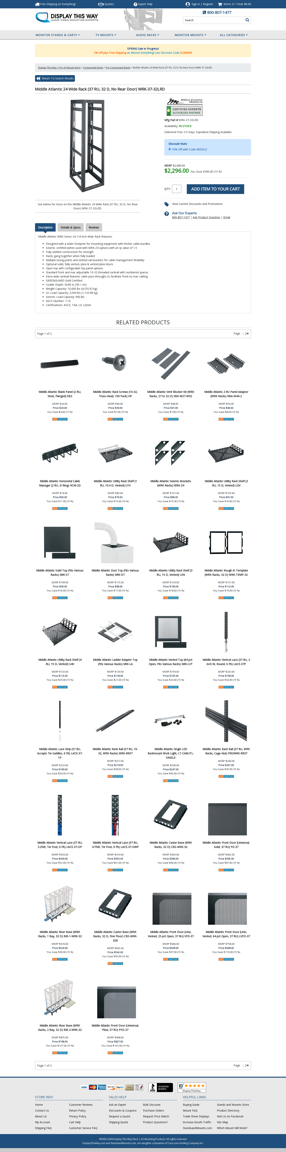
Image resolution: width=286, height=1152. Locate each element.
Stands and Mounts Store (233, 1104)
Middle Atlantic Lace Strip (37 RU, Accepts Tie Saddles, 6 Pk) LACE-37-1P (60, 753)
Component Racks (93, 67)
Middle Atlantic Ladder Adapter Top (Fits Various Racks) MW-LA (115, 662)
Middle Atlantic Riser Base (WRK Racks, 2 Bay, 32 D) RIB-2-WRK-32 (60, 1028)
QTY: (167, 189)
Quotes (109, 4)
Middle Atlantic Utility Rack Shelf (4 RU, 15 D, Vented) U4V (60, 662)
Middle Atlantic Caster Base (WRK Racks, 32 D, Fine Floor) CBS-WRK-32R (115, 936)
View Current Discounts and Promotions (197, 204)
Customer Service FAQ (83, 1128)
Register (208, 4)
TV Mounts (104, 35)
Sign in (196, 4)
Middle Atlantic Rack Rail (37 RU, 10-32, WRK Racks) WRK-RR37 (115, 751)
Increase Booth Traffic (197, 1122)
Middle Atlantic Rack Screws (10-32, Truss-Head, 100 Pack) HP (115, 394)
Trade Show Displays (196, 1116)
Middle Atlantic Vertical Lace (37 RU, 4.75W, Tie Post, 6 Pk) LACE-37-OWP (115, 845)
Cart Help (75, 1122)
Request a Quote (119, 1116)
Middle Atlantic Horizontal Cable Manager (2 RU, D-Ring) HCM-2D (60, 483)
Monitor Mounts (189, 35)
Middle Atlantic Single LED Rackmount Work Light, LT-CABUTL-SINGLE (171, 753)
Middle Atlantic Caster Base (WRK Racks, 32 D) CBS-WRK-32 (171, 845)
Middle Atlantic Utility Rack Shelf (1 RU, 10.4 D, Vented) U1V (115, 483)
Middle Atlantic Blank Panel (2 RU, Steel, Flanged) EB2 (60, 394)
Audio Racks (146, 35)
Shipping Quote (118, 1122)
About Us (41, 1116)
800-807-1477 (219, 12)
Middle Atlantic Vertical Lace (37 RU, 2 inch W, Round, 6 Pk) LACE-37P (226, 662)
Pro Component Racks (118, 67)
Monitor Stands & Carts (56, 35)
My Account (42, 1122)
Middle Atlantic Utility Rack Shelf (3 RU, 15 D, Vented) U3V (170, 572)
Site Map (222, 1122)
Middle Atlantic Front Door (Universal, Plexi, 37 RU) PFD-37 (115, 1028)
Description (45, 227)
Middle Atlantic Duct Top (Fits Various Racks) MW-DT (115, 572)
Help (145, 4)
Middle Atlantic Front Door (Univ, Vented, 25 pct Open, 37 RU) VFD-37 (171, 934)
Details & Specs (71, 227)
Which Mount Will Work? (232, 1128)
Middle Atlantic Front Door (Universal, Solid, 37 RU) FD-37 (226, 845)
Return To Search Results (57, 78)
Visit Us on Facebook (230, 1116)
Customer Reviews (81, 1104)
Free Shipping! (57, 4)
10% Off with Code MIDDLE (189, 149)
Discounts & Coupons (123, 1110)
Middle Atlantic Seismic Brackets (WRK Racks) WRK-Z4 (170, 483)
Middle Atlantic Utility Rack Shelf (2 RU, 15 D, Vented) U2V (226, 483)
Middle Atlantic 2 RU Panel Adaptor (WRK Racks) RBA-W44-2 (226, 394)
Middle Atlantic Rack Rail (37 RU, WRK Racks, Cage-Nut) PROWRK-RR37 (226, 751)
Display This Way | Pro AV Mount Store (59, 67)
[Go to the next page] (248, 333)
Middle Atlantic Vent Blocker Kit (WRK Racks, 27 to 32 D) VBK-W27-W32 (170, 394)
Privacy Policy (77, 1116)
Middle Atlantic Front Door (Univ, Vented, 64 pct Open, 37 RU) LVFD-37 (226, 934)
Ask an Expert (117, 1104)
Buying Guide (191, 1104)
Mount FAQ (190, 1110)
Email (226, 217)
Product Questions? (155, 1122)
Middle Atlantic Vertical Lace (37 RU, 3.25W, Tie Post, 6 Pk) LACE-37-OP (59, 845)
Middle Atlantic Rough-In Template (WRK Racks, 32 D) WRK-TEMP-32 (226, 572)
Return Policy (77, 1110)
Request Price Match (156, 1116)
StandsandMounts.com (197, 1128)
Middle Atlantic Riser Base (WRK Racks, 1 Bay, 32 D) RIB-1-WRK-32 (60, 934)
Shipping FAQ (43, 1128)
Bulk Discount (152, 1104)
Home (39, 1104)
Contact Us (42, 1110)
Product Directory (228, 1110)
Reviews (94, 227)
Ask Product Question (206, 217)
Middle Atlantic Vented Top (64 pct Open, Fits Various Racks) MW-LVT (171, 662)
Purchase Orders (153, 1110)
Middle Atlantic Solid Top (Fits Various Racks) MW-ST (59, 572)
